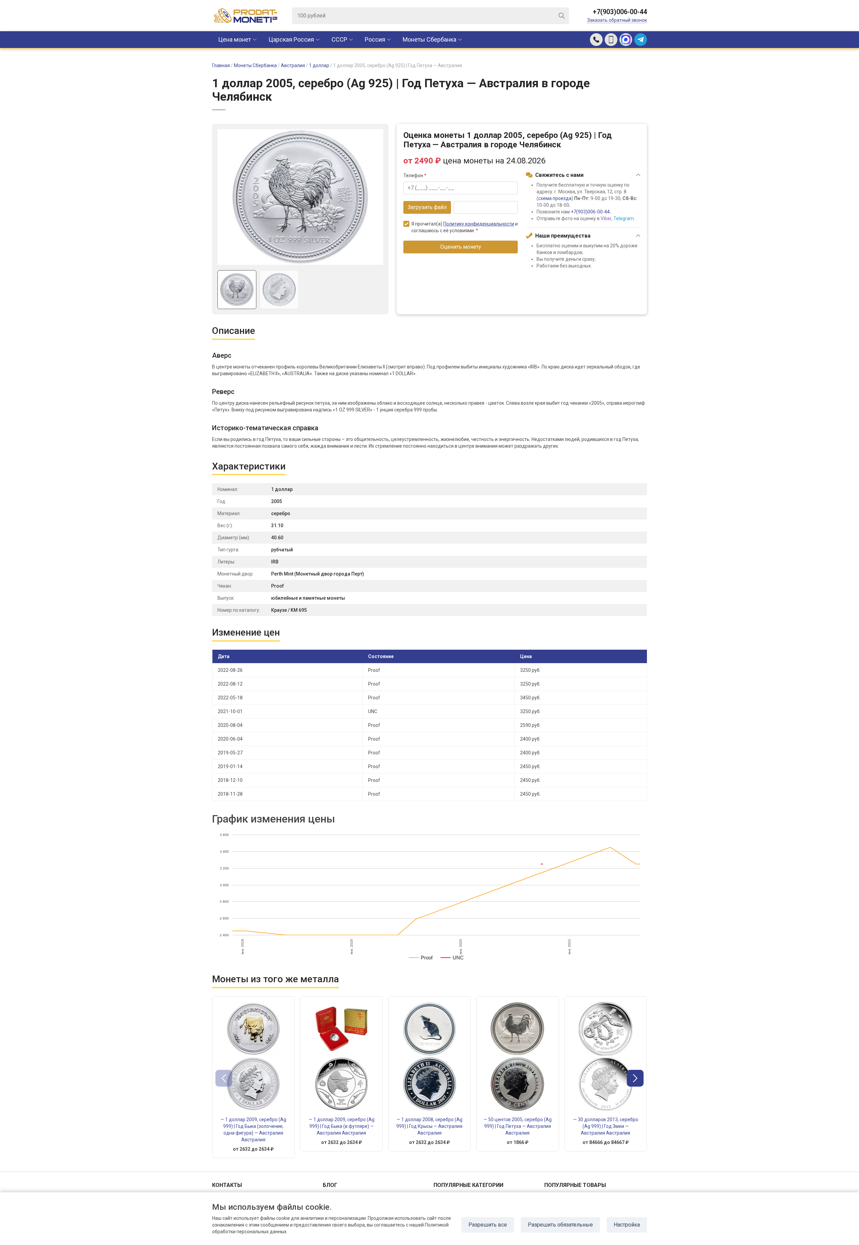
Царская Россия (291, 39)
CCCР (339, 39)
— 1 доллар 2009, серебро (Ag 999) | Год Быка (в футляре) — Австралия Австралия (341, 1126)
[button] (635, 1078)
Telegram (623, 218)
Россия (375, 39)
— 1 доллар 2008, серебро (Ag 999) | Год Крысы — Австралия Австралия (429, 1126)
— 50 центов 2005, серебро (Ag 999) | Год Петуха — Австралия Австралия (518, 1126)
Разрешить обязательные (560, 1225)
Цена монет (234, 39)
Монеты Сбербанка (429, 39)
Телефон (414, 175)
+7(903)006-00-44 (620, 12)
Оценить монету (460, 247)
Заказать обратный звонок (617, 20)
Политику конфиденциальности (478, 224)
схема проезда (554, 198)
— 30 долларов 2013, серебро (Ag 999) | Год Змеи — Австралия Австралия (605, 1126)
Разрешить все (487, 1225)
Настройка (627, 1225)
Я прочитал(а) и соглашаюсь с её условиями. (464, 227)
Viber (606, 218)
